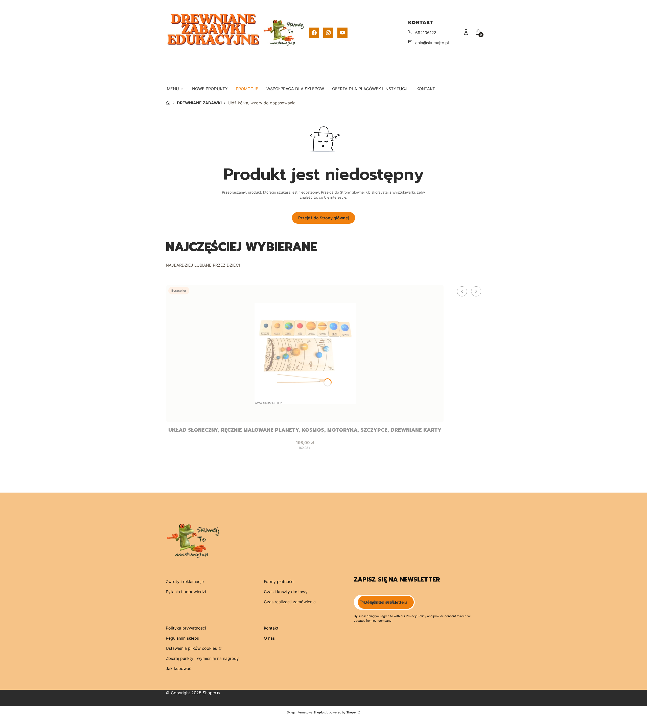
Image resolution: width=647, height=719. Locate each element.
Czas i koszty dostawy (286, 591)
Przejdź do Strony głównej (323, 217)
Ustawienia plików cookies (192, 648)
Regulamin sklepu (182, 638)
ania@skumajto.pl (432, 42)
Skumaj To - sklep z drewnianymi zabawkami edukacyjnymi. (168, 102)
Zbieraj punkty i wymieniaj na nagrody (202, 658)
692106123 (425, 32)
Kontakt (271, 628)
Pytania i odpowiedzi (186, 591)
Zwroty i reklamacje (185, 581)
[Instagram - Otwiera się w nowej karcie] (328, 33)
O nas (269, 638)
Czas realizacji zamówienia (290, 601)
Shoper (209, 692)
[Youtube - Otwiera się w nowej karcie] (342, 33)
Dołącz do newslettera (385, 602)
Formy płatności (279, 581)
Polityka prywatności (186, 628)
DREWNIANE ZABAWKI (199, 102)
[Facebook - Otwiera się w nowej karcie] (314, 33)
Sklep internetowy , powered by (322, 712)
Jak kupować (178, 668)
